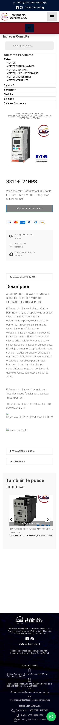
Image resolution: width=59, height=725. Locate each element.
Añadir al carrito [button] (32, 523)
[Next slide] (47, 519)
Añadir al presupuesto (30, 208)
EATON (25, 114)
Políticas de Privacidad (29, 644)
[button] (51, 716)
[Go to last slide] (11, 519)
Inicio (18, 114)
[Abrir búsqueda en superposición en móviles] (29, 45)
